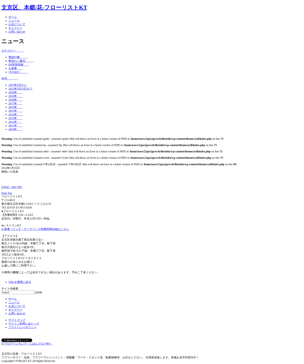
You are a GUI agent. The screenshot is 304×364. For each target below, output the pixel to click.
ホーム (12, 16)
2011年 (15, 125)
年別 (9, 78)
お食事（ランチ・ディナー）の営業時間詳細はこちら (35, 229)
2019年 (15, 96)
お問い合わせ (16, 31)
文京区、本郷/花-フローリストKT (44, 7)
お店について (16, 24)
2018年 (15, 99)
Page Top (6, 193)
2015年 (15, 110)
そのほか (18, 71)
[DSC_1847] (11, 187)
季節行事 (18, 57)
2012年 (15, 121)
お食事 (15, 68)
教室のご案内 (21, 60)
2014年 (15, 114)
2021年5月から (17, 84)
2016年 (15, 107)
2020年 (15, 92)
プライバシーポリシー (22, 327)
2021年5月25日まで (20, 88)
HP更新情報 (18, 64)
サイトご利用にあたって (23, 323)
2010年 (15, 129)
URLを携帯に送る (19, 282)
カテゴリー (12, 50)
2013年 (15, 118)
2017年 (15, 103)
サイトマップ (16, 319)
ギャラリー (15, 28)
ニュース (14, 20)
